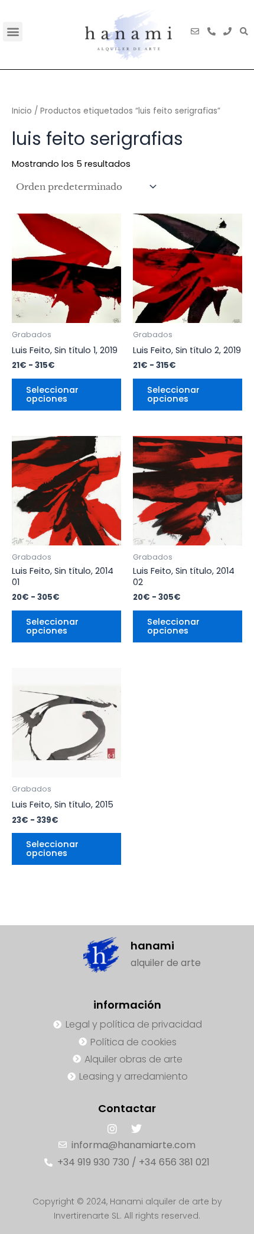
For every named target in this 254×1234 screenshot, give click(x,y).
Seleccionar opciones (52, 394)
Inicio (22, 111)
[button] (12, 31)
